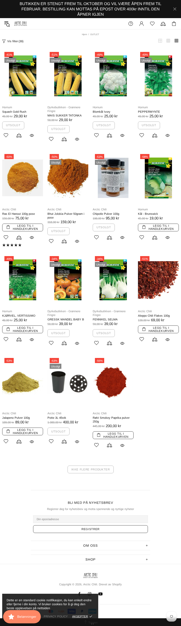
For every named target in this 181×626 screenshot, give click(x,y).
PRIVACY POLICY (56, 616)
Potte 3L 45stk (56, 417)
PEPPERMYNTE (149, 111)
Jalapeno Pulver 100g (16, 417)
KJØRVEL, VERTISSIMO (18, 315)
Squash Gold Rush (14, 111)
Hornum (7, 107)
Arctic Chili (20, 23)
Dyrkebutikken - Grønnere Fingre (63, 109)
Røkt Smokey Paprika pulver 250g (111, 419)
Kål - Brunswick (148, 213)
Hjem (84, 34)
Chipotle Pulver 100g (106, 213)
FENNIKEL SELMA (105, 319)
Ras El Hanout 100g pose (18, 213)
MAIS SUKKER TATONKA (64, 115)
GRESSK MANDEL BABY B (65, 319)
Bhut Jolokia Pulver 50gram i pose (65, 215)
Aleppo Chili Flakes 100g (154, 315)
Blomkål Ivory (101, 111)
